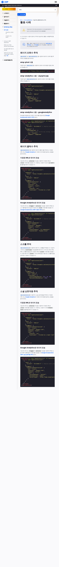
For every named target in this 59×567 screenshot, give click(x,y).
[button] (56, 2)
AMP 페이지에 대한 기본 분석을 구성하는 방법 (9, 54)
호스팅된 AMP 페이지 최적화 (9, 49)
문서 (21, 20)
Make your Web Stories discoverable (9, 45)
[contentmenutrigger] (37, 10)
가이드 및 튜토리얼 (28, 20)
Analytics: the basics (8, 36)
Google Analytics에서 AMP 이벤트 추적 (31, 209)
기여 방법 (36, 45)
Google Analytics (30, 152)
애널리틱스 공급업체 (9, 33)
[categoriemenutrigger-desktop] (21, 14)
